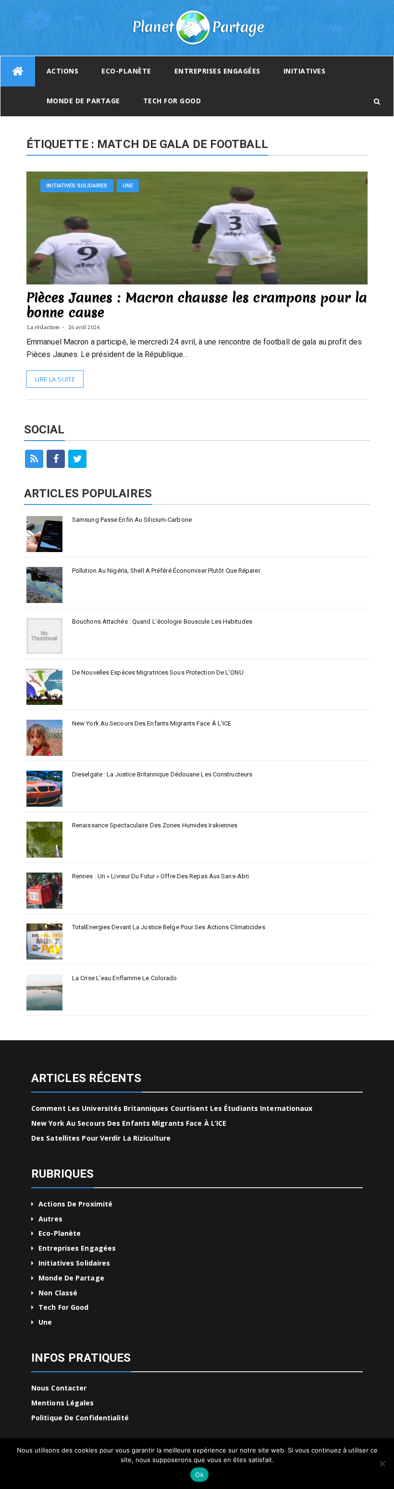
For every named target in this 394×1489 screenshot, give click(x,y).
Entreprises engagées (217, 70)
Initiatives (304, 70)
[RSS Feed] (34, 459)
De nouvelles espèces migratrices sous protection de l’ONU (158, 672)
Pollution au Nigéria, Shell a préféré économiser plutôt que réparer (166, 570)
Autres (50, 1218)
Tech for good (172, 100)
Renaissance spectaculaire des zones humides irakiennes (154, 825)
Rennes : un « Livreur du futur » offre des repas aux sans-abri (160, 876)
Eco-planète (126, 70)
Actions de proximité (75, 1203)
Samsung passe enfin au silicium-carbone (132, 519)
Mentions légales (62, 1402)
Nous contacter (58, 1387)
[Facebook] (56, 459)
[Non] (382, 1463)
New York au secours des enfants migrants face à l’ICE (151, 723)
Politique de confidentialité (80, 1417)
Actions (63, 70)
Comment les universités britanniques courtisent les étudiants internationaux (172, 1108)
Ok (199, 1474)
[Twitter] (77, 459)
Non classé (57, 1292)
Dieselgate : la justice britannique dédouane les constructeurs (162, 774)
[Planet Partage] (17, 71)
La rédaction (43, 327)
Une (128, 186)
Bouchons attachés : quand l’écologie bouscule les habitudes (162, 621)
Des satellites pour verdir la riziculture (101, 1138)
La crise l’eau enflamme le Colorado (124, 978)
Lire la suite (55, 379)
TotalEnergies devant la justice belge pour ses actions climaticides (168, 927)
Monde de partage (83, 100)
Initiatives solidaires (76, 186)
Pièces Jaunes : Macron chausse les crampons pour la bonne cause (196, 304)
